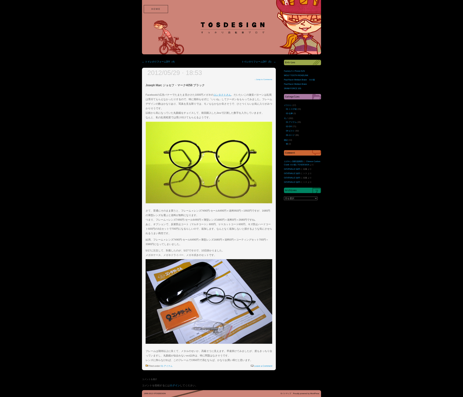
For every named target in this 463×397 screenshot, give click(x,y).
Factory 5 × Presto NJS (294, 71)
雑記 (286, 140)
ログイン (175, 385)
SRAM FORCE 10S (292, 88)
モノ (286, 118)
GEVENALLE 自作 (292, 169)
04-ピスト (290, 131)
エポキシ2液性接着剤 (293, 161)
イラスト (288, 105)
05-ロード (290, 135)
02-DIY (289, 126)
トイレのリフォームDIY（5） (259, 61)
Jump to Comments (263, 79)
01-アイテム (167, 366)
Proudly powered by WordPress (306, 393)
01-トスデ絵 (291, 109)
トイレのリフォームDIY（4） (159, 61)
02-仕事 (289, 113)
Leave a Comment (263, 366)
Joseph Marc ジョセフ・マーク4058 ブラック (175, 85)
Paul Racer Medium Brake (295, 84)
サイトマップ (285, 393)
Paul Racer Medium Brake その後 (299, 80)
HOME (155, 9)
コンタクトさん (222, 94)
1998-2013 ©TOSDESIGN (155, 393)
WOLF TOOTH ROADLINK (296, 75)
